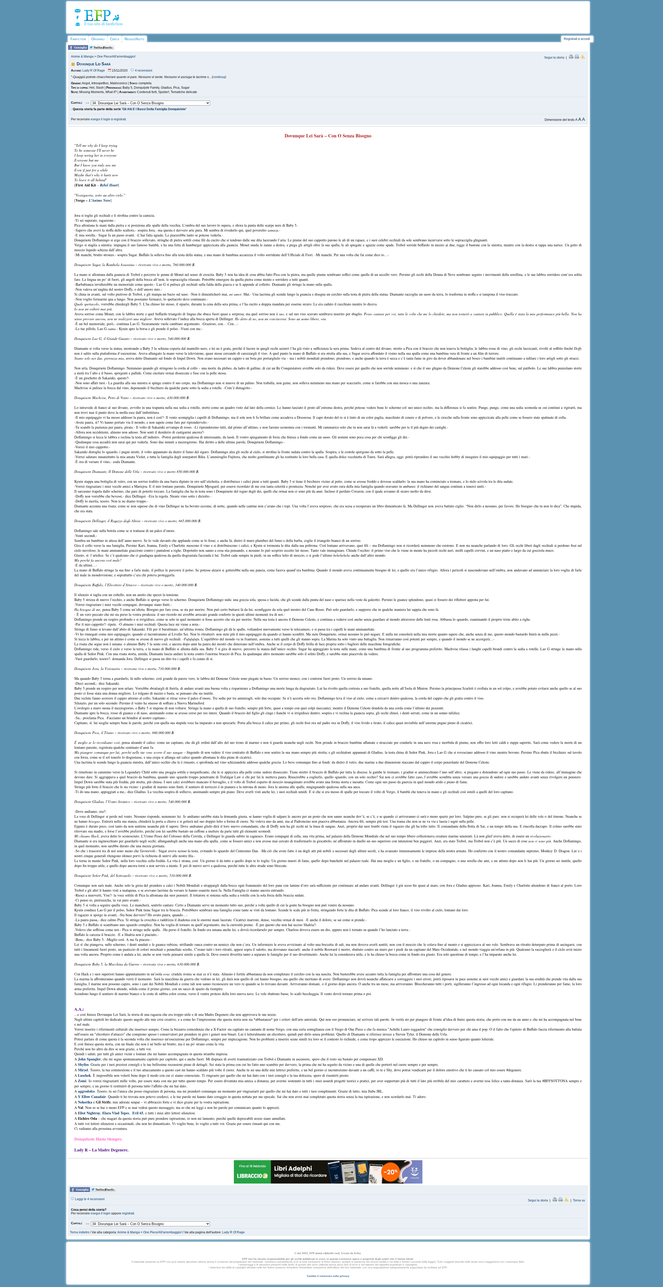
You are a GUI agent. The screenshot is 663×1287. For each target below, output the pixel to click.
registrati (120, 119)
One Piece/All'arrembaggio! (116, 56)
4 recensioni (143, 70)
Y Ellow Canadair (92, 1096)
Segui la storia (554, 57)
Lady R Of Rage (93, 70)
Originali (98, 39)
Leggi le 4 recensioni (89, 1199)
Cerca (114, 39)
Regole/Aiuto (134, 39)
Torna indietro (79, 1232)
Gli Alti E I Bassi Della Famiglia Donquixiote (154, 109)
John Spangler (89, 1059)
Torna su (579, 1200)
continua (219, 77)
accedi (585, 39)
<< (87, 103)
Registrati (570, 39)
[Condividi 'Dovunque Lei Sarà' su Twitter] (101, 49)
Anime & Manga (82, 56)
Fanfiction (78, 39)
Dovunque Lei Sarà (94, 64)
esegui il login (100, 119)
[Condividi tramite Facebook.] (78, 49)
